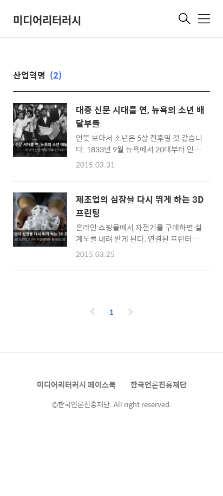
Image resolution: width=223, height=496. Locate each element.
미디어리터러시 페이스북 (76, 384)
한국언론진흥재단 (158, 384)
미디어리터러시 (47, 20)
